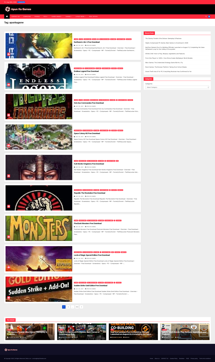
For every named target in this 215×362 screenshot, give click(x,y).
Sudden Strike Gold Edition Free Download (90, 285)
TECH (45, 16)
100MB (75, 100)
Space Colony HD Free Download (87, 133)
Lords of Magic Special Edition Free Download (92, 255)
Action (80, 39)
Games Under (56, 16)
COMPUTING (27, 16)
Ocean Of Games (121, 39)
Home (151, 358)
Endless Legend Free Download (86, 71)
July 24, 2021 (80, 45)
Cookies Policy (173, 358)
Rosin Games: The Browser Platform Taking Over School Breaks (166, 67)
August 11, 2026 (169, 337)
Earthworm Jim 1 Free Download (87, 42)
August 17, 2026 (117, 337)
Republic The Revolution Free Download (89, 193)
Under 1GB (120, 68)
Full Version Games (104, 39)
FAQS (187, 358)
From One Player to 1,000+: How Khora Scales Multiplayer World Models (169, 58)
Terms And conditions (205, 358)
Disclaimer (181, 358)
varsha (24, 337)
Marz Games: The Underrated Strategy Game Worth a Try (164, 62)
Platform (128, 39)
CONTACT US (16, 16)
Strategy (114, 68)
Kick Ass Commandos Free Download (89, 103)
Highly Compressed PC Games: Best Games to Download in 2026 (167, 43)
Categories (148, 84)
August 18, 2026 (65, 337)
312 (77, 307)
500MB (75, 160)
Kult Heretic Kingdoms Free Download (89, 164)
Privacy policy (194, 358)
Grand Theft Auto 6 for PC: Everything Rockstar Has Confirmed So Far (168, 71)
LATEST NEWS (80, 16)
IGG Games (113, 39)
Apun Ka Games (87, 39)
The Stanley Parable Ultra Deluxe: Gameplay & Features (163, 38)
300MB (76, 39)
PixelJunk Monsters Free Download (88, 223)
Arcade (94, 39)
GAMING (68, 16)
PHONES (37, 16)
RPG (117, 160)
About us (157, 358)
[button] (206, 16)
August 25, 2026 (14, 337)
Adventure (86, 100)
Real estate (93, 16)
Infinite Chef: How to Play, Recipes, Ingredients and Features (165, 53)
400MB (76, 220)
